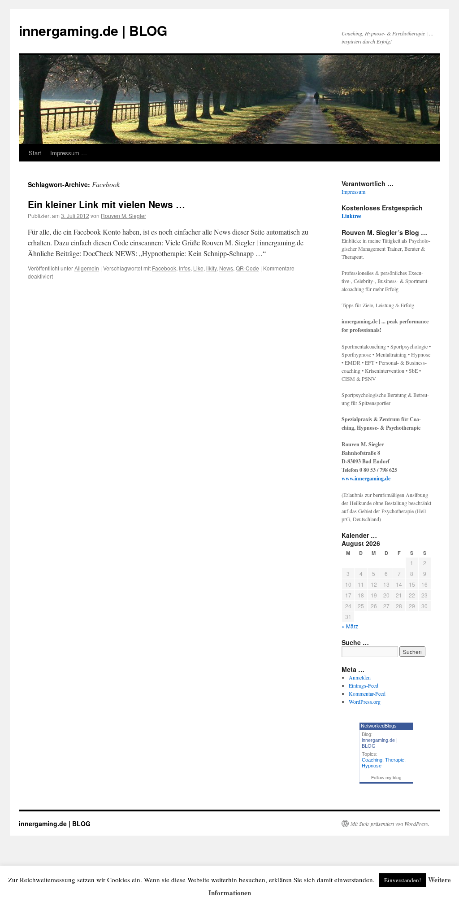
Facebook (164, 268)
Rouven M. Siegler (123, 215)
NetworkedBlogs (379, 725)
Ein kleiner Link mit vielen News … (106, 204)
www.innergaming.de (366, 478)
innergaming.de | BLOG (93, 30)
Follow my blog (386, 777)
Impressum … (68, 152)
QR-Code (247, 268)
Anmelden (360, 677)
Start (35, 152)
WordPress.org (365, 701)
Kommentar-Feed (367, 693)
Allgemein (86, 268)
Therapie (394, 760)
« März (350, 626)
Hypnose (371, 765)
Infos (185, 268)
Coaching (372, 760)
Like (198, 268)
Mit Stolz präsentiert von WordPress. (390, 823)
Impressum (353, 191)
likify (211, 268)
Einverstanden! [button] (402, 880)
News (226, 268)
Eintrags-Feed (363, 685)
